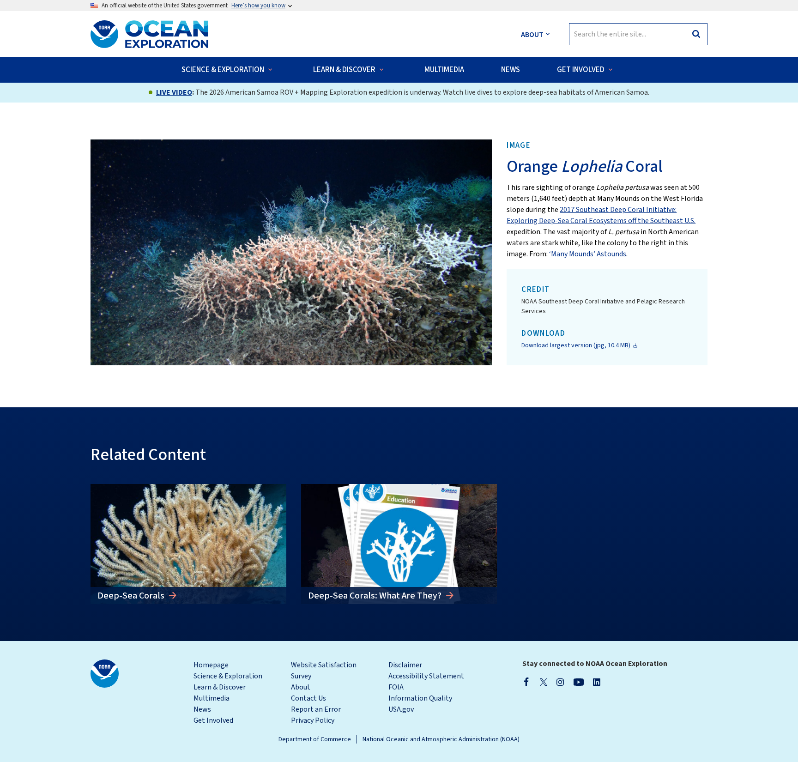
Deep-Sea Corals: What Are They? (375, 595)
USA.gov (401, 709)
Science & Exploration (227, 676)
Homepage (211, 665)
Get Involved (213, 720)
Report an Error (316, 709)
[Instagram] (560, 681)
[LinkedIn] (596, 681)
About (300, 687)
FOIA (396, 687)
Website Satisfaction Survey (324, 670)
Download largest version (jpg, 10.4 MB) (575, 345)
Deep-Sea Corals (131, 595)
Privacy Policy (312, 720)
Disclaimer (405, 665)
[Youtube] (578, 681)
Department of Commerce (314, 739)
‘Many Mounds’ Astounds (587, 254)
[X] (543, 681)
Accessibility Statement (426, 676)
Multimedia (211, 698)
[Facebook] (526, 681)
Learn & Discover (219, 687)
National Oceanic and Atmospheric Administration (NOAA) (441, 739)
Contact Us (308, 698)
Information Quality (420, 698)
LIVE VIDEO (174, 92)
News (202, 709)
